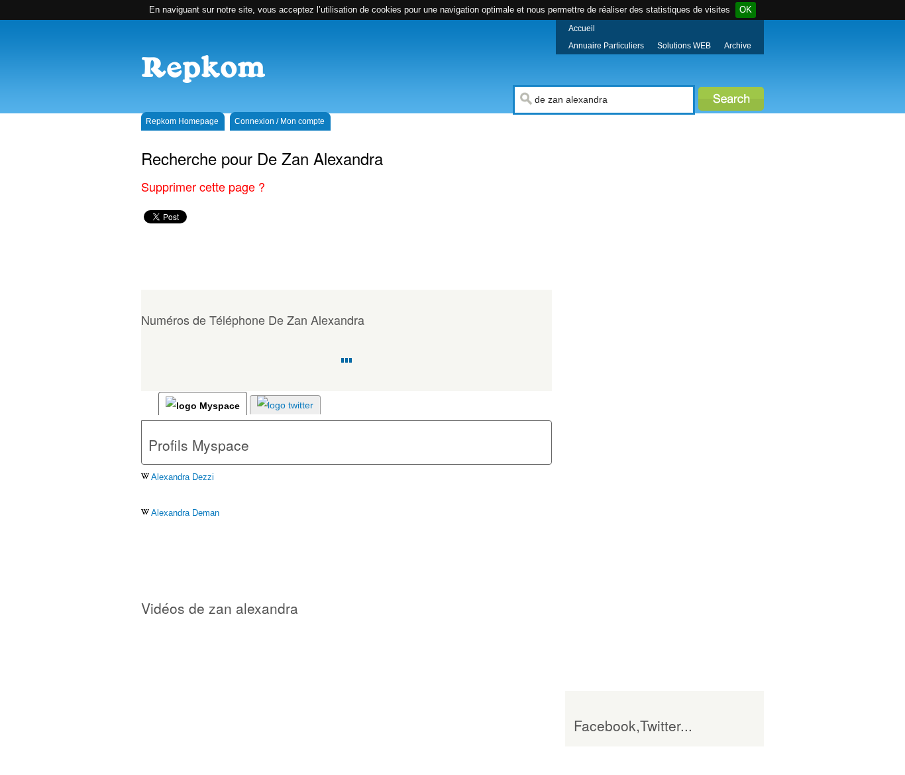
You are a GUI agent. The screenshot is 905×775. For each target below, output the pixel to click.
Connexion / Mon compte (280, 121)
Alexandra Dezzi (181, 477)
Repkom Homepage (182, 121)
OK (745, 10)
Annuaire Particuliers (606, 45)
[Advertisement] (375, 256)
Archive (737, 45)
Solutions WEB (684, 45)
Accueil (581, 28)
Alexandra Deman (184, 513)
